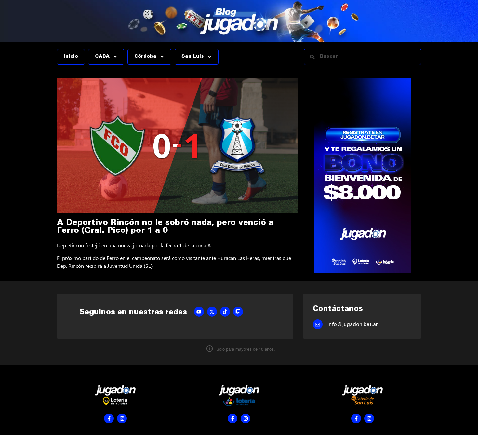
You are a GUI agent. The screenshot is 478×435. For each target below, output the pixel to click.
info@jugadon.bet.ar (352, 324)
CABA (102, 57)
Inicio (71, 57)
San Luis (192, 57)
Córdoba (145, 57)
